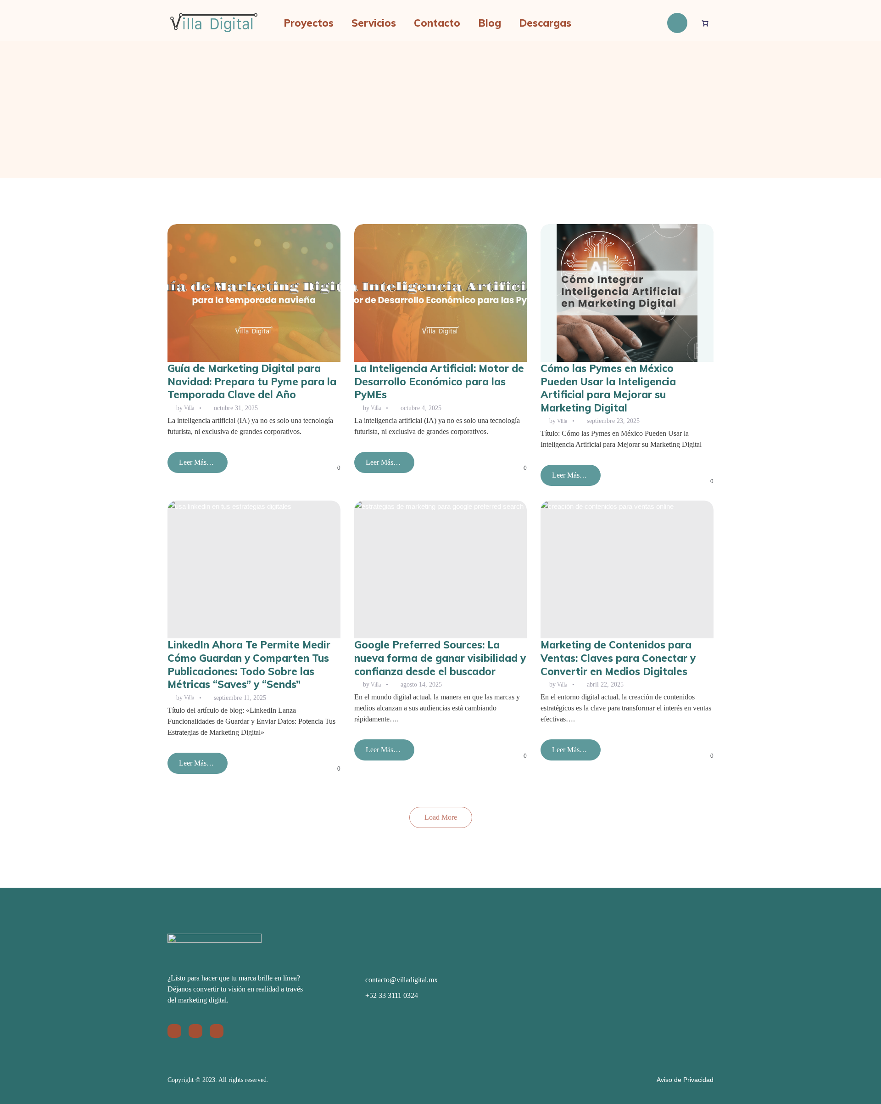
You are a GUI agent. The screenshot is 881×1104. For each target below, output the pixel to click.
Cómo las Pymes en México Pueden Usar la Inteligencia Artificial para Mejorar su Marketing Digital (608, 388)
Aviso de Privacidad (685, 1079)
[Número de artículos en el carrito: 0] (705, 23)
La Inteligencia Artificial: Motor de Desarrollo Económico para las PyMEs (439, 381)
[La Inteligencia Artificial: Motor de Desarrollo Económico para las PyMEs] (440, 293)
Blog (489, 23)
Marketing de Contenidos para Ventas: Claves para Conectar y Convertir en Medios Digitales (618, 657)
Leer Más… (196, 465)
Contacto (437, 23)
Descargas (545, 23)
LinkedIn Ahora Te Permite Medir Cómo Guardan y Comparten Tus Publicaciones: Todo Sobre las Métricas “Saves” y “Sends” (248, 664)
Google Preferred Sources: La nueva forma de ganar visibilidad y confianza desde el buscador (440, 657)
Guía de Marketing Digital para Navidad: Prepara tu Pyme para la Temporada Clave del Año (251, 381)
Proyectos (309, 23)
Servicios (373, 23)
